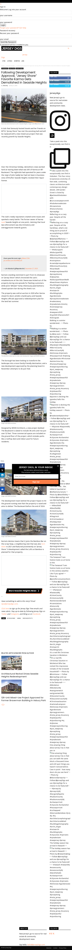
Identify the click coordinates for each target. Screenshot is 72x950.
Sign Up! (36, 482)
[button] (35, 467)
